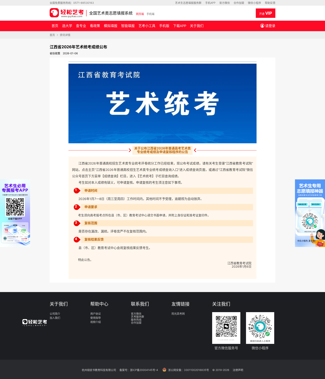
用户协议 (95, 313)
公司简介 (55, 313)
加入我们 (55, 317)
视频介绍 (95, 321)
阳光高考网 (178, 313)
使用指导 (95, 317)
